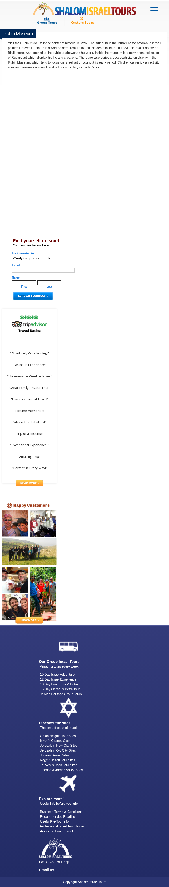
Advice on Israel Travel (56, 831)
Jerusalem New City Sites (58, 745)
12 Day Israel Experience (58, 679)
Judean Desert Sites (54, 755)
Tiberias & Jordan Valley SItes (61, 770)
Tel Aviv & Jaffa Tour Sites (58, 765)
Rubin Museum (18, 33)
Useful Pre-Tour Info (54, 821)
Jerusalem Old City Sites (58, 750)
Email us (46, 870)
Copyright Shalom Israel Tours (84, 882)
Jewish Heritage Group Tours (61, 694)
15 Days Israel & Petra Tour (60, 689)
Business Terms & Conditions (61, 812)
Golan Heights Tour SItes (58, 736)
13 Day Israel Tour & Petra (59, 684)
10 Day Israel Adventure (57, 674)
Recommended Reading (57, 816)
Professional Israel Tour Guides (62, 826)
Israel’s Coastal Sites (55, 741)
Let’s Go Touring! (54, 862)
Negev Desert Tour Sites (57, 760)
